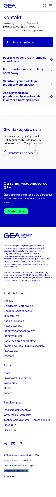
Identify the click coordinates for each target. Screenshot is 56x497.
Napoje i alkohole (14, 320)
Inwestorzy (10, 383)
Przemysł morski (13, 335)
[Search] (45, 6)
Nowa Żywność (13, 325)
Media (7, 388)
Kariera (8, 393)
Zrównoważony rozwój (17, 378)
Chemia (8, 300)
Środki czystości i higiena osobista (24, 345)
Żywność (9, 356)
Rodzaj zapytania (23, 42)
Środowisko (11, 350)
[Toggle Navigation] (50, 5)
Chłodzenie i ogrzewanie (18, 305)
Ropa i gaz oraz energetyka (20, 340)
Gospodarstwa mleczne (18, 310)
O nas (7, 373)
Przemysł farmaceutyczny (19, 330)
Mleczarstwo (11, 315)
